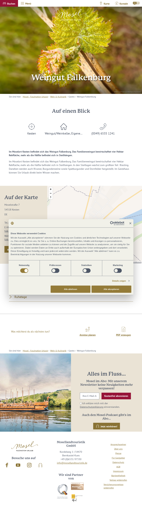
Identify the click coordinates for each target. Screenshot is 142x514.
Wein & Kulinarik (58, 96)
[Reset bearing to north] (51, 197)
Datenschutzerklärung (91, 406)
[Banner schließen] (130, 223)
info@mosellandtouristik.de (72, 462)
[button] (9, 3)
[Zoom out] (51, 193)
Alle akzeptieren (111, 289)
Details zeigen (119, 281)
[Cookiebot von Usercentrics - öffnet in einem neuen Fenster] (112, 223)
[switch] (55, 270)
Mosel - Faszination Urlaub (35, 96)
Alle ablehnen (70, 289)
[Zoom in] (51, 189)
